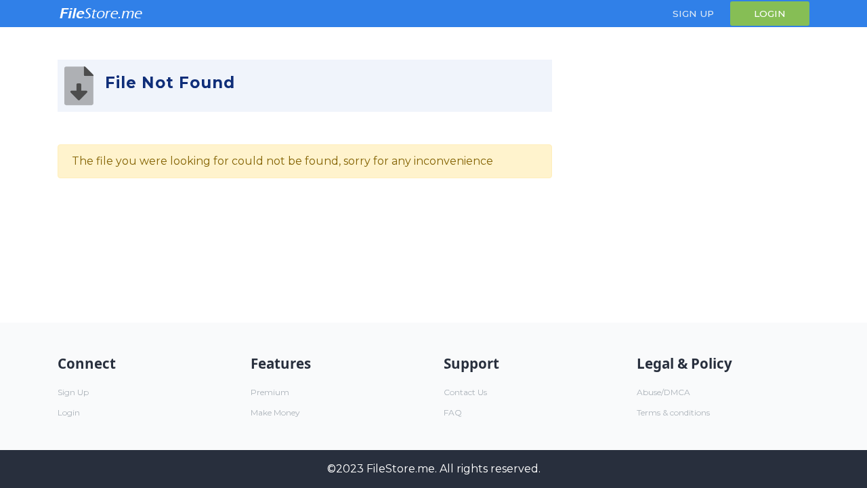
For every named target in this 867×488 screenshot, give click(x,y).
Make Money (275, 412)
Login (770, 13)
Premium (270, 392)
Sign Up (693, 13)
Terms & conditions (673, 412)
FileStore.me (400, 468)
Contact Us (465, 392)
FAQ (453, 412)
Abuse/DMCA (663, 392)
